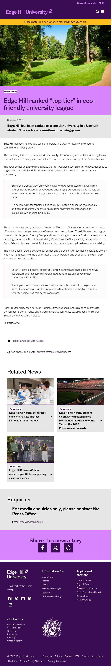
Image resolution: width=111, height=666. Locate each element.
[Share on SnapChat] (68, 547)
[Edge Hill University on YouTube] (23, 600)
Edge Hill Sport (83, 584)
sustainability (36, 340)
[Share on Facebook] (42, 547)
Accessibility (97, 656)
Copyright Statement (57, 661)
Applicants (46, 592)
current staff (44, 351)
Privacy (58, 656)
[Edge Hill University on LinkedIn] (10, 606)
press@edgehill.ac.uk (31, 521)
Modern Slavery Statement (32, 661)
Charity (85, 656)
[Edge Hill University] (17, 578)
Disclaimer (47, 656)
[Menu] (102, 12)
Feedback (12, 661)
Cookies (68, 656)
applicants (29, 351)
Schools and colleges (51, 588)
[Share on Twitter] (55, 547)
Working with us (83, 600)
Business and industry (51, 596)
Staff (101, 3)
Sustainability (82, 596)
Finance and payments (86, 588)
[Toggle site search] (97, 12)
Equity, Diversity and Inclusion (89, 592)
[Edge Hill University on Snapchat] (30, 600)
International (47, 577)
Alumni (45, 584)
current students (61, 351)
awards (23, 340)
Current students (86, 3)
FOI (77, 656)
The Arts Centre (83, 580)
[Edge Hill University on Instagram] (16, 600)
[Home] (29, 12)
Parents (45, 580)
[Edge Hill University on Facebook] (10, 600)
